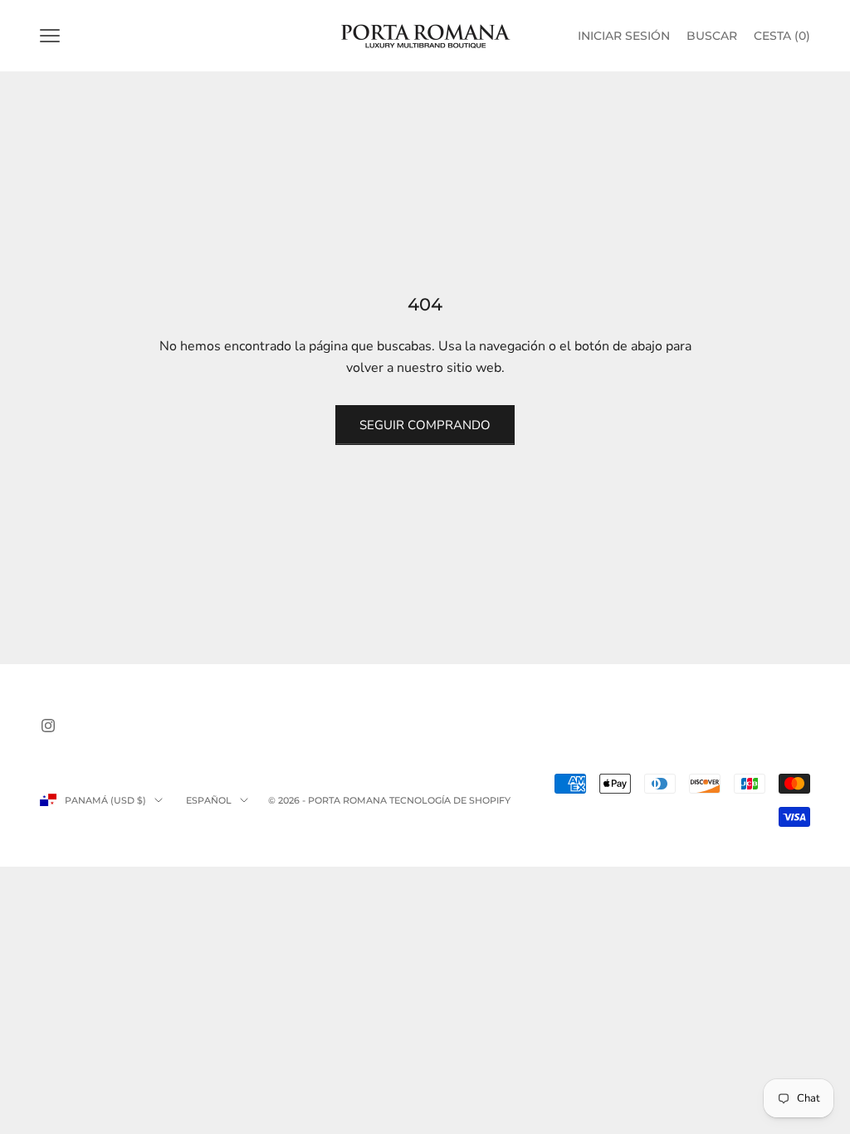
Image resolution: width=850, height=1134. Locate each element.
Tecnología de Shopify (449, 800)
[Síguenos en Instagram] (48, 725)
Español (209, 800)
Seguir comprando (425, 425)
